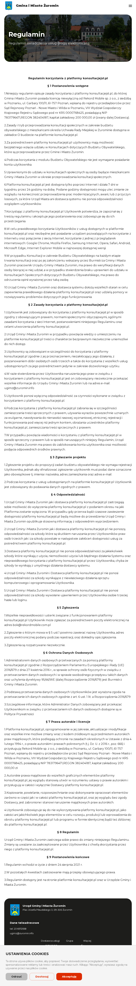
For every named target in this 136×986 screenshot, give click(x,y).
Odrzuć (16, 976)
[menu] (130, 5)
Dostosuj (41, 976)
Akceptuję (69, 976)
